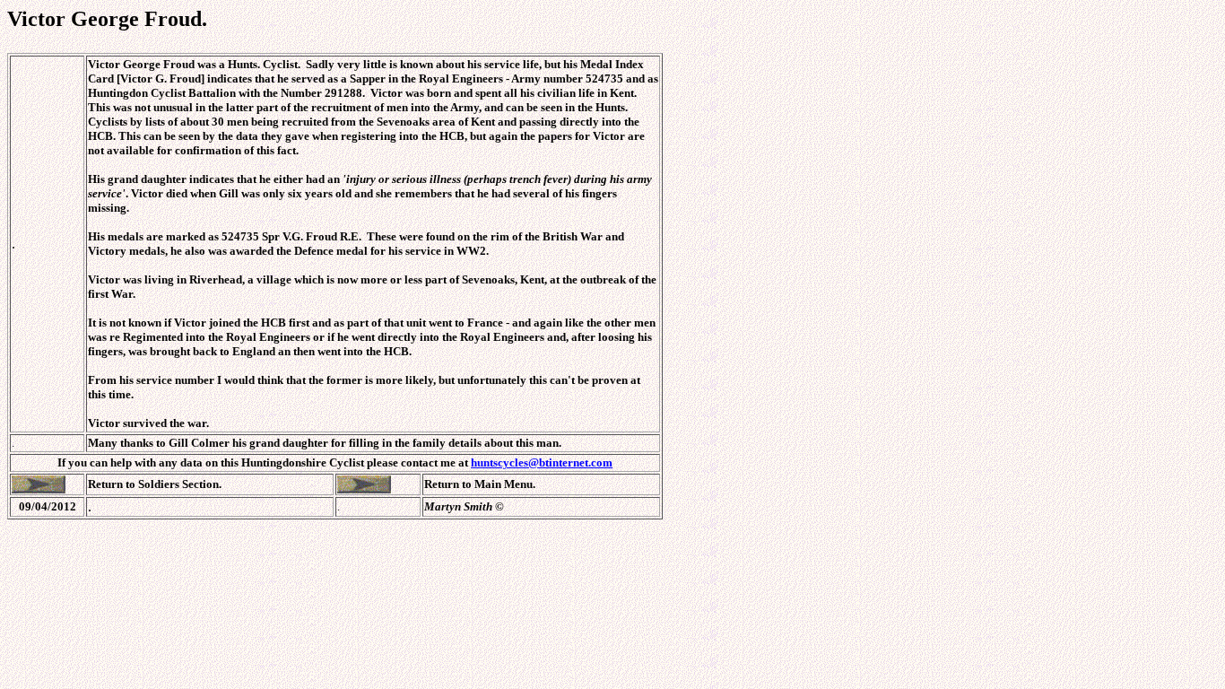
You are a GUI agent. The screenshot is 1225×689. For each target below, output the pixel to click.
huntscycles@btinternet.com (541, 462)
